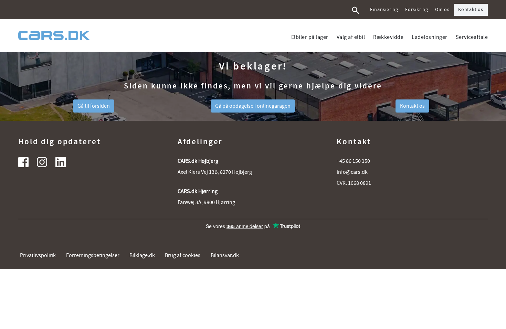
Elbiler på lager (309, 37)
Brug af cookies (182, 255)
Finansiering (384, 10)
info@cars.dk (352, 172)
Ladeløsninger (429, 37)
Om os (442, 10)
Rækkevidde (388, 37)
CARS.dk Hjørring (198, 191)
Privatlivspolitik (38, 255)
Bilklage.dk (142, 255)
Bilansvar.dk (225, 255)
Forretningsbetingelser (92, 255)
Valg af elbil (351, 37)
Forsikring (416, 10)
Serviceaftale (472, 37)
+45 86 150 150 (353, 161)
